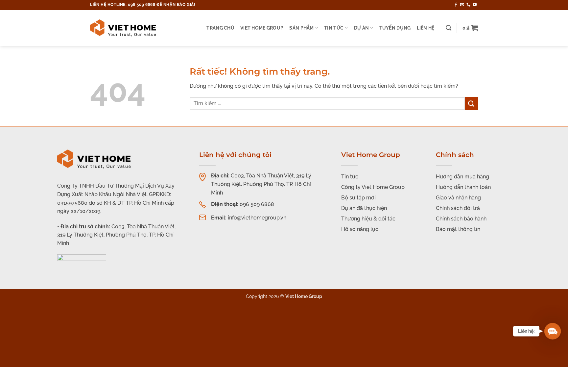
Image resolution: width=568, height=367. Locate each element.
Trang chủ (220, 28)
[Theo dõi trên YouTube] (475, 5)
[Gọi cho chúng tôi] (468, 5)
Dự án (361, 28)
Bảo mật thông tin (458, 229)
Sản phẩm (301, 28)
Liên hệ (426, 28)
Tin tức (333, 28)
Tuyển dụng (395, 28)
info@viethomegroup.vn (257, 218)
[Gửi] (471, 103)
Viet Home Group (261, 28)
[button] (470, 28)
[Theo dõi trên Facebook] (456, 5)
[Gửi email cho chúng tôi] (462, 5)
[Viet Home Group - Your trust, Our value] (123, 27)
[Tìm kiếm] (448, 28)
